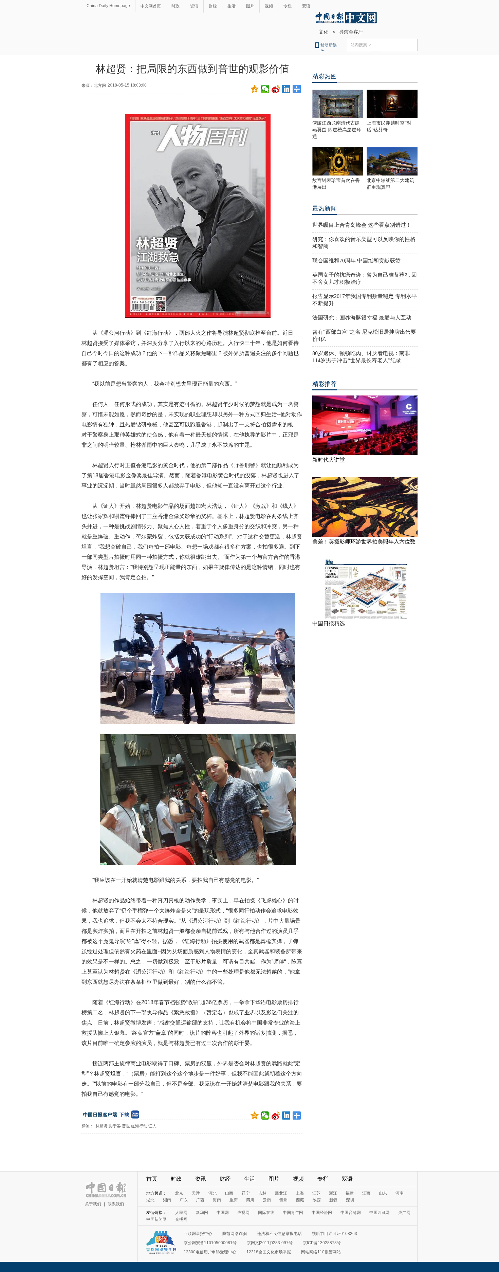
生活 (231, 6)
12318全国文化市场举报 (268, 1252)
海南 (217, 1200)
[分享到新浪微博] (276, 89)
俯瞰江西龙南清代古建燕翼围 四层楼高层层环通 (336, 130)
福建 (350, 1193)
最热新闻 (324, 208)
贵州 (283, 1200)
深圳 (350, 1200)
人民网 (181, 1212)
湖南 (167, 1200)
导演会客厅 (351, 32)
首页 (151, 1179)
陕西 (317, 1200)
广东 (184, 1200)
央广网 (404, 1212)
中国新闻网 (156, 1219)
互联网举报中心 (198, 1233)
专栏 (287, 6)
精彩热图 (324, 76)
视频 (269, 6)
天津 (196, 1193)
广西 (200, 1200)
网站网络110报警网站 (321, 1252)
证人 (152, 1126)
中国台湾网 (350, 1212)
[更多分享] (297, 89)
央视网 (243, 1212)
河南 (399, 1193)
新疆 (333, 1200)
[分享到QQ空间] (255, 89)
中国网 (223, 1212)
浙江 (333, 1193)
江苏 (316, 1193)
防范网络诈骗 (234, 1233)
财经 (213, 6)
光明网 (181, 1219)
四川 (250, 1200)
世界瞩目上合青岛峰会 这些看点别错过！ (361, 225)
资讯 (194, 6)
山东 (383, 1193)
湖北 (150, 1200)
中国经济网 (322, 1212)
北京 (179, 1193)
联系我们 (116, 1204)
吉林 (262, 1193)
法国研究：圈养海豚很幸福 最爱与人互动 (361, 317)
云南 (267, 1200)
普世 (126, 1126)
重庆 (233, 1200)
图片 (250, 6)
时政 (175, 6)
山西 (229, 1193)
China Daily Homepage (108, 5)
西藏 (300, 1200)
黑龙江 (281, 1193)
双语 (306, 6)
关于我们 (93, 1204)
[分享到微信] (265, 89)
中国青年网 (293, 1212)
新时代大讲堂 (328, 460)
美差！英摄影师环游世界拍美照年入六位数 (363, 542)
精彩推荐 (324, 384)
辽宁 (246, 1193)
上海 (300, 1193)
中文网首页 (151, 6)
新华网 (202, 1212)
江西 (366, 1193)
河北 (212, 1193)
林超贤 (101, 1126)
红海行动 (139, 1126)
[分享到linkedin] (286, 89)
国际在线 (266, 1212)
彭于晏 (115, 1126)
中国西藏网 (379, 1212)
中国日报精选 (328, 623)
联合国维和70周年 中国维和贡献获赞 (356, 260)
